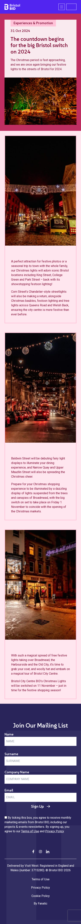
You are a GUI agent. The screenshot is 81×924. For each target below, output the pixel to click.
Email (9, 790)
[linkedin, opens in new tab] (47, 851)
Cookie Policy (40, 896)
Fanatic (42, 903)
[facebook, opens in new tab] (33, 851)
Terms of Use (30, 831)
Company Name (17, 772)
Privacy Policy (54, 831)
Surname (11, 754)
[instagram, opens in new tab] (40, 851)
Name (9, 734)
